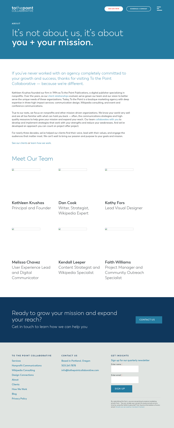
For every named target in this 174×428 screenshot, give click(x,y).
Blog (14, 394)
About (15, 380)
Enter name (116, 364)
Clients (15, 384)
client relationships (58, 96)
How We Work (19, 389)
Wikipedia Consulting (23, 370)
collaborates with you (107, 119)
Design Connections (23, 375)
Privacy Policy (19, 399)
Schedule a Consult (138, 8)
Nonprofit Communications (27, 365)
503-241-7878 (113, 9)
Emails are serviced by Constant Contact (130, 407)
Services (16, 361)
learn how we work (41, 143)
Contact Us (147, 320)
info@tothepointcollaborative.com (80, 370)
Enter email (116, 375)
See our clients (19, 143)
